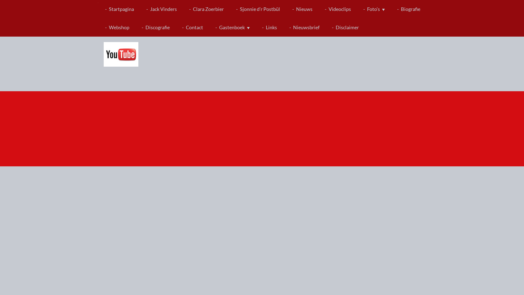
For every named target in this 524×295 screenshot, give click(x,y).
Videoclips (340, 9)
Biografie (410, 9)
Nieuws (304, 9)
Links (271, 27)
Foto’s (373, 9)
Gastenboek (232, 27)
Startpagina (121, 9)
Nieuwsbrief (306, 27)
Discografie (157, 27)
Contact (194, 27)
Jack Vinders (163, 9)
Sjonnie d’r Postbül (260, 9)
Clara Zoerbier (208, 9)
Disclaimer (347, 27)
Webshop (119, 27)
